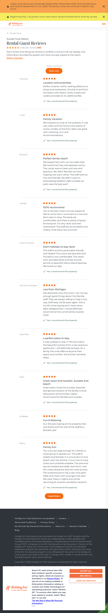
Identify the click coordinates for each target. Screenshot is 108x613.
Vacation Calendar (78, 526)
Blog (17, 530)
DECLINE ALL (86, 576)
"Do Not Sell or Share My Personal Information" (47, 602)
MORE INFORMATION (86, 581)
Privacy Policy (53, 578)
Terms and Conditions (25, 522)
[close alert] (104, 6)
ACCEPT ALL (86, 571)
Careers (62, 518)
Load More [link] (54, 496)
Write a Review (15, 58)
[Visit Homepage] (18, 24)
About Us (60, 526)
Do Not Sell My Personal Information (33, 526)
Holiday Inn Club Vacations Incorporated (34, 518)
